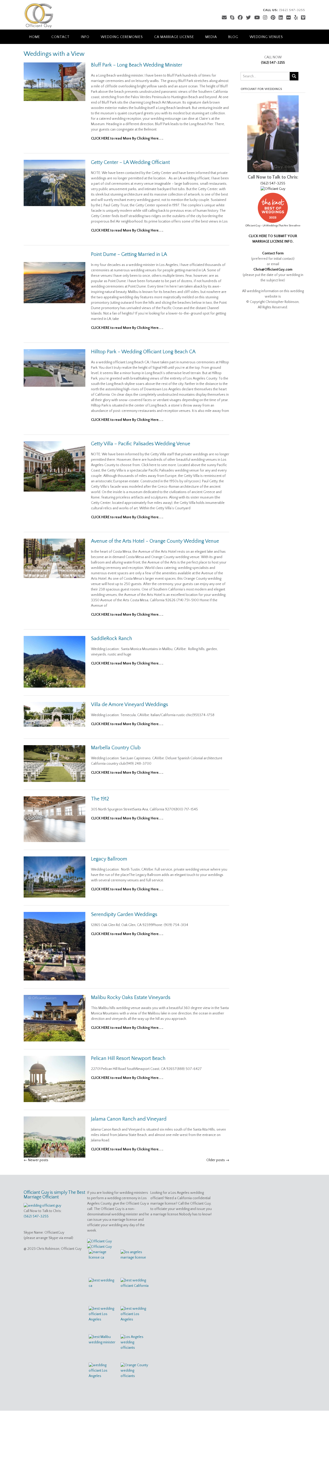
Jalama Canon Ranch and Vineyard (129, 1119)
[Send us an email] (224, 18)
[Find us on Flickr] (288, 18)
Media (211, 37)
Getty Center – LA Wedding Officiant (130, 162)
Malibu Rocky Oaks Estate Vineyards (130, 997)
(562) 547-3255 (273, 63)
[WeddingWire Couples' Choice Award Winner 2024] (99, 1241)
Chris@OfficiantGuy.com (273, 269)
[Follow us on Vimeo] (303, 18)
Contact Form (273, 253)
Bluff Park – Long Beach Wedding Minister (136, 65)
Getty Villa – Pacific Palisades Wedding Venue (140, 444)
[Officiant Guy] (39, 15)
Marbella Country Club (116, 748)
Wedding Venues (266, 37)
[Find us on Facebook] (240, 18)
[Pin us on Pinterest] (273, 18)
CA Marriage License (174, 37)
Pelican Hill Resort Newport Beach (128, 1058)
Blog (233, 37)
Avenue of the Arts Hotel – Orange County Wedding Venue (155, 541)
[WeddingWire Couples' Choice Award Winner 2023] (99, 1247)
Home (34, 37)
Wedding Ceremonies (122, 37)
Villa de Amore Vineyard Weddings (129, 704)
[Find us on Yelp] (296, 18)
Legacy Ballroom (109, 859)
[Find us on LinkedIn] (281, 18)
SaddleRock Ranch (111, 638)
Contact (60, 37)
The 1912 (100, 799)
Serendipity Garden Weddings (124, 914)
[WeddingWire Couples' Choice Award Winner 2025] (273, 189)
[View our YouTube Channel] (257, 18)
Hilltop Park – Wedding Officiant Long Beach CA (143, 352)
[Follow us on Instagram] (265, 18)
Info (85, 37)
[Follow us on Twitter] (248, 18)
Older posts (217, 1160)
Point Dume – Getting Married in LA (129, 254)
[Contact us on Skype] (232, 18)
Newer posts (36, 1160)
